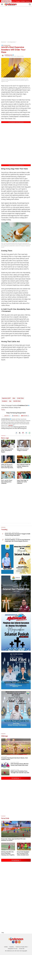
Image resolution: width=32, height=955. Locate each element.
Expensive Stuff (6, 398)
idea (14, 398)
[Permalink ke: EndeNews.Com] (2, 55)
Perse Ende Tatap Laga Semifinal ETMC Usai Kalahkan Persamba (13, 839)
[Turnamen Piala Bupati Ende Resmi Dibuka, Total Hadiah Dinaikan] (16, 746)
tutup (3, 932)
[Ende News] (10, 4)
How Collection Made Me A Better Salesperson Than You (23, 466)
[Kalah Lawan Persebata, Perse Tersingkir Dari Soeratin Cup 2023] (5, 772)
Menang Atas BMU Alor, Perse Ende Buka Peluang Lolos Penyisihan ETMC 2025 (8, 853)
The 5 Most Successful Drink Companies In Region (7, 450)
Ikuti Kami (16, 415)
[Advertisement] (16, 23)
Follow (3, 409)
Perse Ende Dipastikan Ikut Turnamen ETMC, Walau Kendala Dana (23, 853)
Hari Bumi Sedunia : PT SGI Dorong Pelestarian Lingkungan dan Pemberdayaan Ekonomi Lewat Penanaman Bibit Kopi (17, 540)
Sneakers (4, 401)
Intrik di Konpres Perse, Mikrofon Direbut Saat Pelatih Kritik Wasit (19, 764)
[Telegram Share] (26, 433)
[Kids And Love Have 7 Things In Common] (24, 443)
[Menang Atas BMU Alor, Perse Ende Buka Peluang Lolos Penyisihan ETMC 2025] (8, 846)
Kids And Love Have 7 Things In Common (23, 449)
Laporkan (6, 415)
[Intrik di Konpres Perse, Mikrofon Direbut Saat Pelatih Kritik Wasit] (5, 765)
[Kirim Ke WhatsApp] (29, 433)
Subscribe (25, 415)
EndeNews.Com (8, 55)
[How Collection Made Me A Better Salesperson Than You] (24, 459)
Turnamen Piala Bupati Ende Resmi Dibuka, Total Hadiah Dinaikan (14, 758)
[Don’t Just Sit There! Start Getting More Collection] (8, 475)
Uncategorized (6, 45)
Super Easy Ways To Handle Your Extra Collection (22, 482)
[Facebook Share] (16, 433)
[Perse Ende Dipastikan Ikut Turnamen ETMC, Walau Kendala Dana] (24, 846)
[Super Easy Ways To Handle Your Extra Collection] (24, 475)
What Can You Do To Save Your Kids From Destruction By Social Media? (7, 466)
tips (10, 401)
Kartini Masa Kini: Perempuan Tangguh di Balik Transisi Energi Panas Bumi (17, 534)
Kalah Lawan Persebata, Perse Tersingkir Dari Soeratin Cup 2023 (20, 771)
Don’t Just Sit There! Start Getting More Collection (6, 482)
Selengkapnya (15, 778)
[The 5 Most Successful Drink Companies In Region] (8, 443)
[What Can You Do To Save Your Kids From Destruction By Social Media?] (8, 459)
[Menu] (2, 4)
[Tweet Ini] (19, 433)
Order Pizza (20, 398)
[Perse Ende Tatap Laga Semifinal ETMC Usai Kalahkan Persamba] (16, 829)
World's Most (16, 401)
